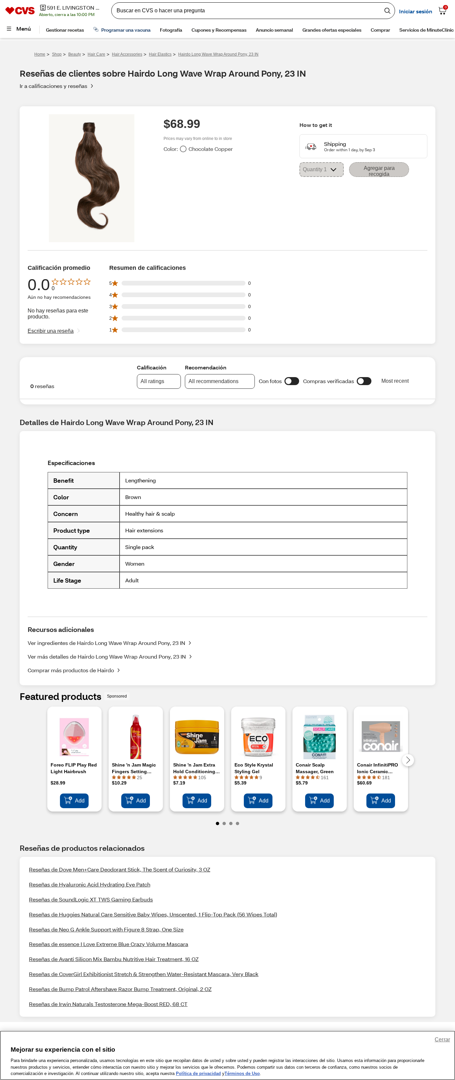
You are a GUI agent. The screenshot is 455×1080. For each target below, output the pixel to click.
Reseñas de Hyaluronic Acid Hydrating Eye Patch (89, 884)
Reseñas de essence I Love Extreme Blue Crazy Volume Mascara (108, 943)
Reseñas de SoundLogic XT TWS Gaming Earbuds (91, 899)
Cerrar (442, 1039)
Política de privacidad (198, 1073)
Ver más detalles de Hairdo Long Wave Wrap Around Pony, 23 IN (107, 656)
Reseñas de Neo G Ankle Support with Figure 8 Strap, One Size (106, 929)
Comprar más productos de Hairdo (71, 670)
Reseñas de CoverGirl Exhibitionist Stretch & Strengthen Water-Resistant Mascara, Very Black (143, 973)
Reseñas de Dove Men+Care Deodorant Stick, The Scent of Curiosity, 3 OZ (119, 869)
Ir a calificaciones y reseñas (53, 85)
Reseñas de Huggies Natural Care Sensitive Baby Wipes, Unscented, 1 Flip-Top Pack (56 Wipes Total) (153, 914)
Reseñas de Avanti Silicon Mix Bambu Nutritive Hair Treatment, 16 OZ (114, 958)
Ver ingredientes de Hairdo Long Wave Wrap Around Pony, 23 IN (106, 642)
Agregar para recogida (379, 171)
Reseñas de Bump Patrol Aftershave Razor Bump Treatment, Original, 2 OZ (120, 988)
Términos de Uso (242, 1073)
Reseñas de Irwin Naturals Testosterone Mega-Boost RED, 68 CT (108, 1003)
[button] (291, 381)
